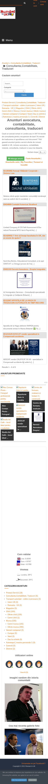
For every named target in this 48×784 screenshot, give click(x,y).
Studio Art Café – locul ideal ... (7, 435)
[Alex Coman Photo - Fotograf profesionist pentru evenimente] (7, 394)
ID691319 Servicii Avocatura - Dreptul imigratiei (24, 269)
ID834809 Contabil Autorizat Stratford (20, 204)
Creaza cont (43, 3)
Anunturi (5, 63)
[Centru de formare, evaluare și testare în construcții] (38, 393)
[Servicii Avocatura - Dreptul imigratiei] (38, 417)
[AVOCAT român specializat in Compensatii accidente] (22, 411)
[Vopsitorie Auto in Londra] (22, 389)
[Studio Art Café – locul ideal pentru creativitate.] (7, 423)
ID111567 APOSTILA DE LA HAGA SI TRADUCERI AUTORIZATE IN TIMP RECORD (23, 301)
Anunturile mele (12, 162)
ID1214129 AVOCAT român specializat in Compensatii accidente (21, 335)
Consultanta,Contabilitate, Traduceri (25, 63)
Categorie (7, 87)
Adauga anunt (16, 159)
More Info (32, 780)
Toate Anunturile (33, 158)
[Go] (24, 3)
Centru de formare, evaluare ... (37, 406)
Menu (8, 40)
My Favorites (26, 162)
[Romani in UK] (7, 13)
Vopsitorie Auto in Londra (22, 397)
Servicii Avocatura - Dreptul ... (38, 427)
